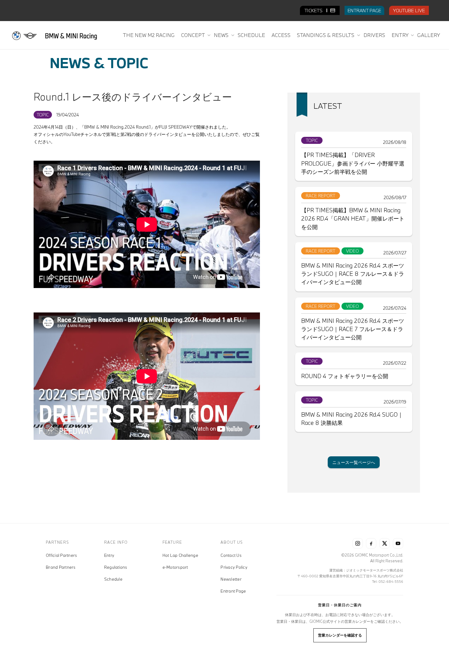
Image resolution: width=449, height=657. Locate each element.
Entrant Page (233, 591)
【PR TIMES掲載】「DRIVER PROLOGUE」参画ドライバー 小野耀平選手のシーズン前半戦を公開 (352, 163)
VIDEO (352, 251)
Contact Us (231, 555)
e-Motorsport (175, 567)
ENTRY (400, 35)
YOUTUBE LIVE (409, 10)
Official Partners (61, 555)
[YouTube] (398, 543)
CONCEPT (193, 35)
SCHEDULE (251, 35)
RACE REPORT (320, 196)
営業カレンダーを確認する (340, 635)
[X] (384, 543)
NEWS (222, 35)
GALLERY (428, 35)
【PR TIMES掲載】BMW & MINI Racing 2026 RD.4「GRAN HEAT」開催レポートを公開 (352, 218)
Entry (109, 555)
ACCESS (281, 35)
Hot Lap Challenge (180, 555)
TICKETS (314, 10)
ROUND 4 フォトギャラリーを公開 (344, 376)
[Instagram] (357, 543)
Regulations (115, 567)
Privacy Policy (234, 567)
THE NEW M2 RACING (149, 35)
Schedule (113, 579)
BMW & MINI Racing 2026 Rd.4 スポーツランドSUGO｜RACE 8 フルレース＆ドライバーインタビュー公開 (352, 274)
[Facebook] (371, 543)
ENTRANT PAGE (364, 10)
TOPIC (43, 115)
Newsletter (231, 579)
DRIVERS (374, 35)
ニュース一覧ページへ (353, 462)
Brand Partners (61, 567)
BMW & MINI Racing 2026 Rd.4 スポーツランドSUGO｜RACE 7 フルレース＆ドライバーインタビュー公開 (352, 329)
